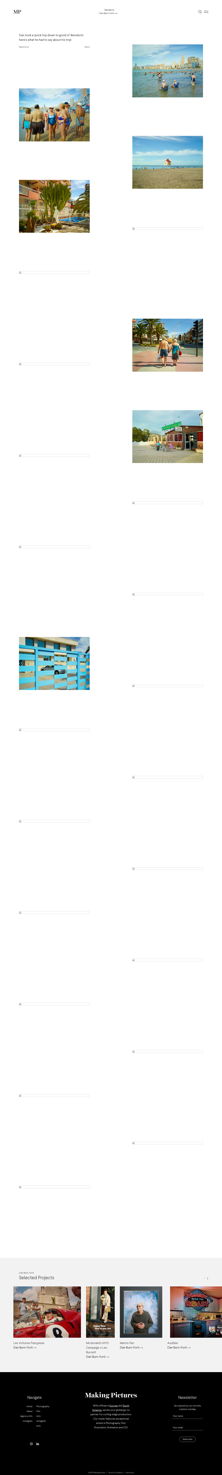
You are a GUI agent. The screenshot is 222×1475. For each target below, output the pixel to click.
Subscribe (187, 1439)
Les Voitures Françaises (28, 1343)
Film (38, 1411)
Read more (24, 47)
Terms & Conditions (115, 1473)
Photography (42, 1406)
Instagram (28, 1421)
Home (29, 1406)
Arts (38, 1416)
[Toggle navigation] (206, 11)
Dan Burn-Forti (106, 13)
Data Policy (130, 1473)
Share (87, 47)
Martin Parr (127, 1343)
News (30, 1411)
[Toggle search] (200, 11)
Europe (114, 1406)
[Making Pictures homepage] (17, 11)
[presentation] (204, 1278)
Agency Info (26, 1416)
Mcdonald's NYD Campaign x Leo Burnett (97, 1348)
